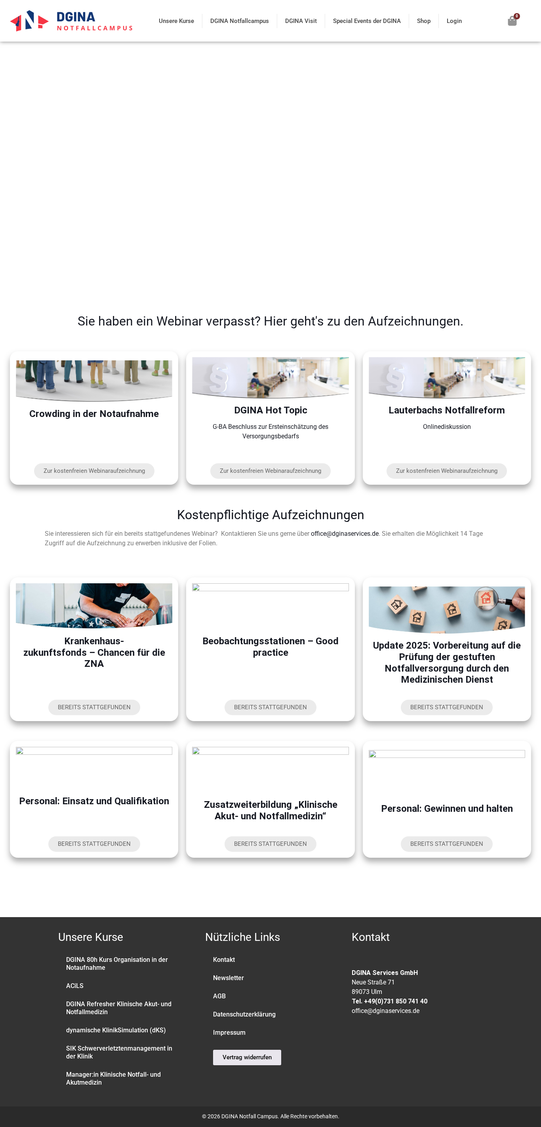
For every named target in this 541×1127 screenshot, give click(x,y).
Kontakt (224, 959)
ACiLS (75, 986)
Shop (424, 21)
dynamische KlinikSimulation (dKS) (116, 1030)
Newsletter (228, 978)
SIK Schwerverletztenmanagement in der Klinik (119, 1052)
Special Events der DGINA (367, 21)
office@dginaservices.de (345, 533)
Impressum (229, 1032)
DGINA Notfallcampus (239, 21)
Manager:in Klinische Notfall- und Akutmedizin (113, 1078)
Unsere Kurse (176, 21)
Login (454, 21)
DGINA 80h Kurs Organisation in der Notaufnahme (117, 963)
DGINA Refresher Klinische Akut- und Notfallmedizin (118, 1008)
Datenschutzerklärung (244, 1014)
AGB (219, 996)
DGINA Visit (301, 21)
